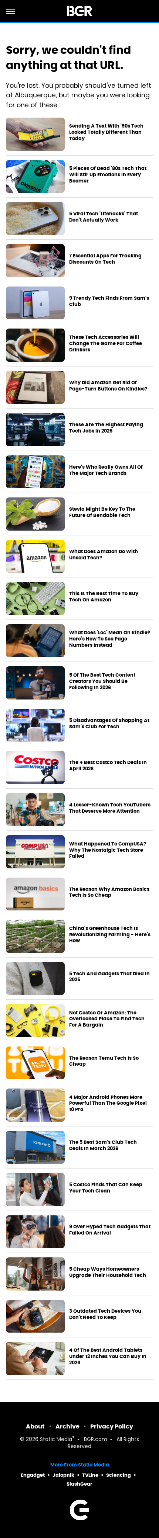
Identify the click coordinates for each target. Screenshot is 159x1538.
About (35, 1426)
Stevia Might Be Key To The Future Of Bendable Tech (102, 512)
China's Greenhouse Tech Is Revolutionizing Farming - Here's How (109, 935)
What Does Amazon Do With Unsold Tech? (103, 555)
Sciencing (118, 1475)
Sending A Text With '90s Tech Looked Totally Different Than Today (106, 132)
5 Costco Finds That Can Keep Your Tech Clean (105, 1188)
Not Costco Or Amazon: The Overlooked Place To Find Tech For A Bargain (107, 1019)
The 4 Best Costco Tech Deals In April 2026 (108, 766)
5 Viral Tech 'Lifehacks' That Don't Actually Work (103, 217)
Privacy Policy (111, 1426)
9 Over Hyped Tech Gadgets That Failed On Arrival (109, 1230)
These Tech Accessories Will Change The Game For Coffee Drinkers (105, 343)
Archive (67, 1426)
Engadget (33, 1475)
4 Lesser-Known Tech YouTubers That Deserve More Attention (109, 808)
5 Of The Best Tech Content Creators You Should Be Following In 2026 (102, 681)
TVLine (90, 1475)
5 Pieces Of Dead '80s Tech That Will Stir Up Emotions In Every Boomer (107, 175)
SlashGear (79, 1484)
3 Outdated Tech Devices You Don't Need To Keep (105, 1314)
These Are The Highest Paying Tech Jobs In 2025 (106, 428)
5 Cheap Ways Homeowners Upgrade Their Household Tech (107, 1272)
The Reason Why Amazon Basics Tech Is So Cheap (109, 892)
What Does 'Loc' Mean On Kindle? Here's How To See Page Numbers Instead (109, 639)
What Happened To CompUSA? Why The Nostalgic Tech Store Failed (107, 850)
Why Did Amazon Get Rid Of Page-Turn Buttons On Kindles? (108, 386)
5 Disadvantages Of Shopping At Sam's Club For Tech (109, 724)
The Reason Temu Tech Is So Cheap (104, 1061)
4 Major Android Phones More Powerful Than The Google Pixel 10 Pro (108, 1103)
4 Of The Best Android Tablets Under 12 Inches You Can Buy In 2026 (107, 1356)
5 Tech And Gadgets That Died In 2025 (109, 977)
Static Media (56, 1439)
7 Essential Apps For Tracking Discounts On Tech (105, 259)
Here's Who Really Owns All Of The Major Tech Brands (106, 470)
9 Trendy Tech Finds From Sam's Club (109, 301)
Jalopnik (63, 1475)
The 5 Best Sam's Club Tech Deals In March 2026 (103, 1145)
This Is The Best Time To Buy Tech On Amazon (103, 597)
